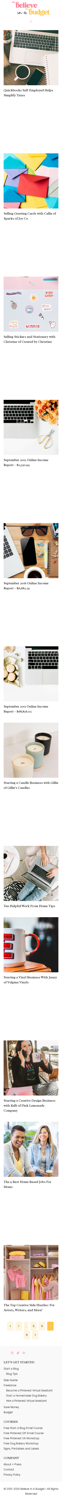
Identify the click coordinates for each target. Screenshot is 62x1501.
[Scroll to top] (54, 1492)
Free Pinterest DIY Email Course (24, 1433)
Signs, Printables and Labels (21, 1448)
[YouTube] (23, 1353)
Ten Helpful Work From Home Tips (29, 906)
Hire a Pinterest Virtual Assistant (26, 1401)
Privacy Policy (12, 1474)
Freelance (10, 1385)
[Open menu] (31, 21)
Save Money (11, 1407)
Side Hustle (11, 1380)
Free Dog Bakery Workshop (21, 1443)
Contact (9, 1469)
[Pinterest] (6, 1353)
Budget (8, 1412)
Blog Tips (12, 1374)
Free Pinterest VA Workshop (21, 1438)
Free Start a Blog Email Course (23, 1428)
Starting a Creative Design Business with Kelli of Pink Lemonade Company (29, 1105)
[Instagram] (12, 1353)
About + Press (12, 1464)
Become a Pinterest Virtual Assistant (29, 1390)
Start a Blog (11, 1368)
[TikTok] (17, 1353)
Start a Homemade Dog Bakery (26, 1395)
